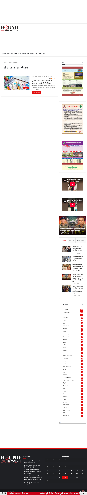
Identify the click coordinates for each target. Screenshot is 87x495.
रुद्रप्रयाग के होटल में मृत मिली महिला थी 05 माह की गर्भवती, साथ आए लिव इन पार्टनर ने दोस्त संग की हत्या (78, 290)
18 (53, 473)
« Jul (46, 485)
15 (77, 470)
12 (59, 470)
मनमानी (64, 347)
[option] (72, 225)
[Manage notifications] (83, 491)
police (64, 323)
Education (65, 317)
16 (82, 470)
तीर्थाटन (64, 342)
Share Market (66, 410)
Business (65, 385)
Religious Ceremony (68, 355)
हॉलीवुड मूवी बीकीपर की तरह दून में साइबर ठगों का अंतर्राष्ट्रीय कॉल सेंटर (50, 493)
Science (65, 350)
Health (65, 364)
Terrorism (65, 407)
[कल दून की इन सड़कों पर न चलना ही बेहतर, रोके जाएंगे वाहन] (66, 259)
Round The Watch (37, 76)
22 (77, 473)
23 (83, 473)
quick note (66, 415)
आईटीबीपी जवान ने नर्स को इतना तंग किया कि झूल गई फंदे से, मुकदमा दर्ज (77, 249)
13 (65, 470)
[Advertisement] (43, 12)
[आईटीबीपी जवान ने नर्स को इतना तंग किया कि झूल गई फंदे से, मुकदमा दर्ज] (66, 249)
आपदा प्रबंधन (66, 326)
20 (65, 473)
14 (71, 470)
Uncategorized (67, 377)
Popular (63, 240)
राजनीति (24, 54)
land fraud (65, 336)
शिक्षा (28, 54)
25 (53, 477)
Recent (71, 240)
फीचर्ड (15, 54)
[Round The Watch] (9, 28)
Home (6, 62)
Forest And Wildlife (68, 380)
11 (53, 470)
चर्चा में (64, 369)
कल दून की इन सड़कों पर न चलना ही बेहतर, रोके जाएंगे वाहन (78, 258)
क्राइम (8, 54)
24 (47, 477)
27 (65, 477)
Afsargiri (65, 396)
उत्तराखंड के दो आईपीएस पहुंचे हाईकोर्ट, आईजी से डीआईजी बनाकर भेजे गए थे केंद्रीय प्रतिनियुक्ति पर (72, 230)
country (65, 331)
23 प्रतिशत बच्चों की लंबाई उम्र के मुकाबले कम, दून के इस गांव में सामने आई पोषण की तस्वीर (32, 471)
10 (47, 470)
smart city (65, 358)
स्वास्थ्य (40, 54)
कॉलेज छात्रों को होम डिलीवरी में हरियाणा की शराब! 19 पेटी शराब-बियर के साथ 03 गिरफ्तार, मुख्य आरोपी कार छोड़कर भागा (33, 477)
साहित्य (64, 399)
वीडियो (44, 54)
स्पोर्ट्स (36, 54)
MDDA (64, 345)
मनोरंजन (19, 54)
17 (47, 473)
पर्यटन (12, 54)
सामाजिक (32, 54)
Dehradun (65, 309)
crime (64, 315)
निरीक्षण (64, 413)
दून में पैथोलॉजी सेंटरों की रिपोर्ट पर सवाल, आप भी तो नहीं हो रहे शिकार (42, 82)
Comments (80, 240)
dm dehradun (66, 334)
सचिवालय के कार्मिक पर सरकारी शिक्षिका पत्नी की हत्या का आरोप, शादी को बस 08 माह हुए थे (78, 267)
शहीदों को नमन (66, 404)
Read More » (36, 92)
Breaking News (67, 366)
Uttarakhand (66, 312)
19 (59, 473)
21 (71, 473)
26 (59, 477)
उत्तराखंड (4, 54)
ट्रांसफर (65, 402)
